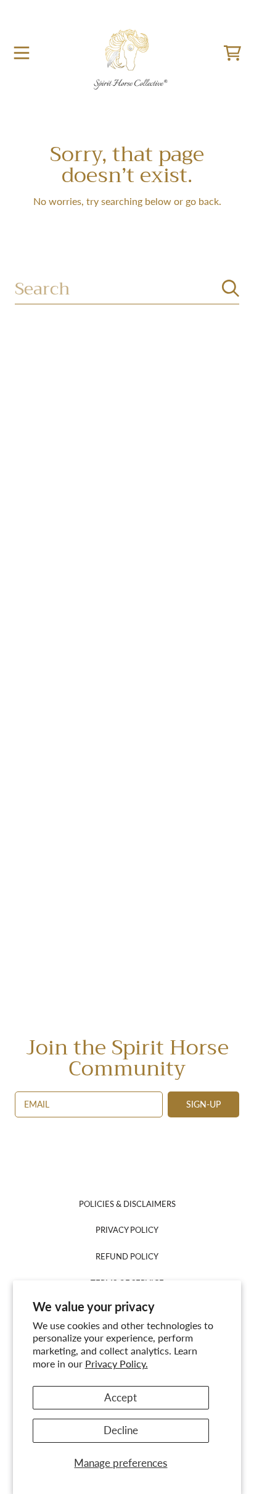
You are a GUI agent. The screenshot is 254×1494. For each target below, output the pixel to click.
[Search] (230, 288)
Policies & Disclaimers (127, 1204)
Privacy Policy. (116, 1363)
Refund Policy (127, 1256)
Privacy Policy (127, 1230)
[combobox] (127, 288)
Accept (120, 1397)
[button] (21, 53)
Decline (121, 1430)
